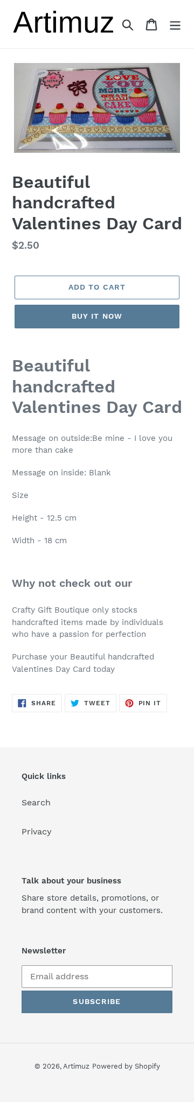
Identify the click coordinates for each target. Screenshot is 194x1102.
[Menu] (175, 24)
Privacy (37, 831)
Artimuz (76, 1066)
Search (36, 802)
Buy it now (97, 316)
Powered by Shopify (126, 1066)
